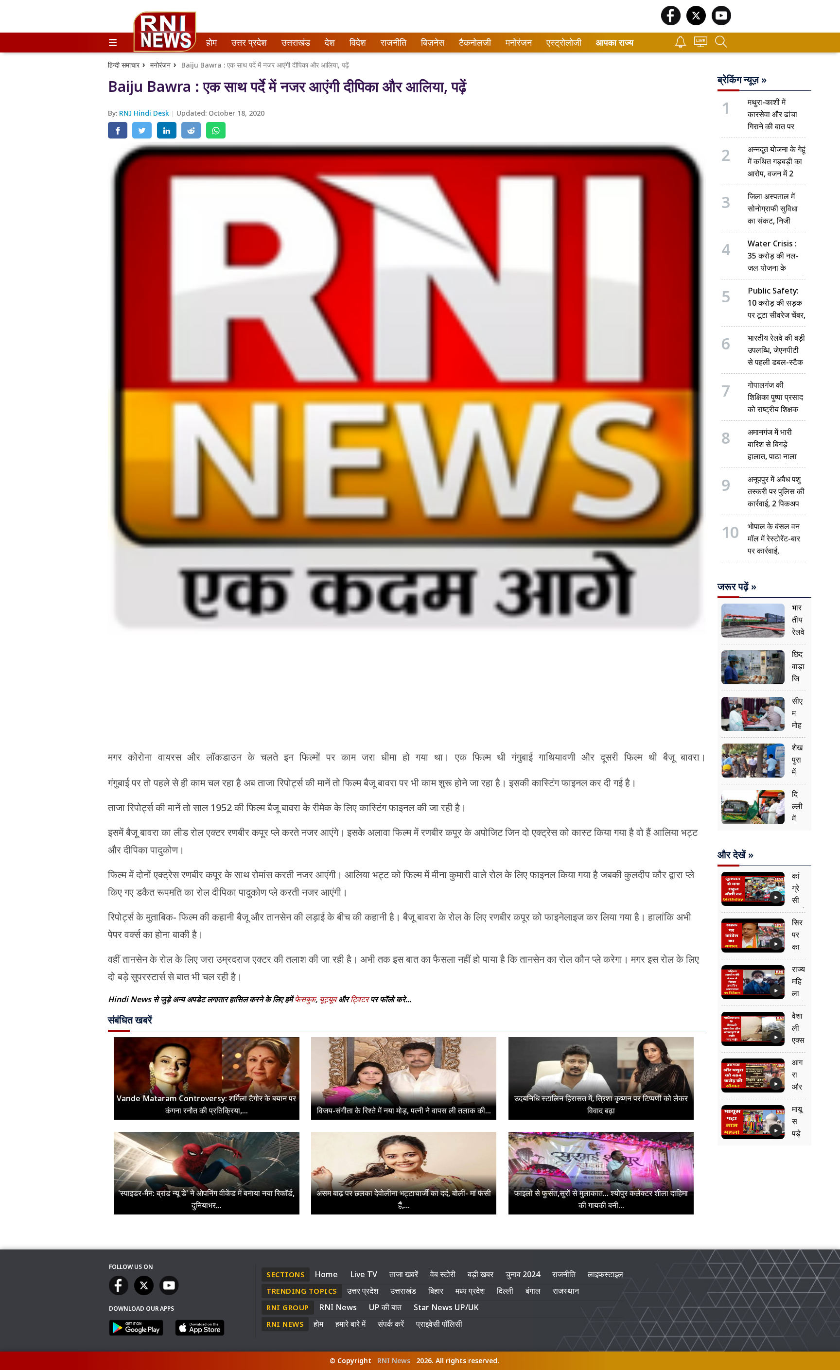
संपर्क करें (391, 1324)
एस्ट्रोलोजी (561, 42)
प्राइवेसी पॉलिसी (439, 1324)
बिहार (435, 1291)
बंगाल (533, 1291)
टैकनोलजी (473, 42)
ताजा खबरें (403, 1274)
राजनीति (392, 42)
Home (326, 1274)
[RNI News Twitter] (696, 22)
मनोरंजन (517, 42)
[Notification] (680, 45)
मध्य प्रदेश (470, 1291)
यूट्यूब (328, 999)
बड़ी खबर (480, 1274)
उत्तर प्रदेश (246, 42)
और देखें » (735, 855)
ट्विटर (359, 999)
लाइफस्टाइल (605, 1274)
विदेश (357, 42)
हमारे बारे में (350, 1324)
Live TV (363, 1274)
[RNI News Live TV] (700, 44)
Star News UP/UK (446, 1307)
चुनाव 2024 (523, 1274)
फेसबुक (305, 999)
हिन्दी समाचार (124, 65)
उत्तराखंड (294, 42)
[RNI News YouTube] (721, 22)
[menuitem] (211, 42)
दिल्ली (505, 1291)
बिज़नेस (431, 42)
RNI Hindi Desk (145, 113)
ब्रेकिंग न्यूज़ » (742, 79)
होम (210, 42)
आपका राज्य (614, 42)
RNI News (338, 1307)
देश (329, 42)
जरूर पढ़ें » (737, 586)
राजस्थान (566, 1291)
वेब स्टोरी (442, 1274)
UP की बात (385, 1307)
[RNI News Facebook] (671, 22)
